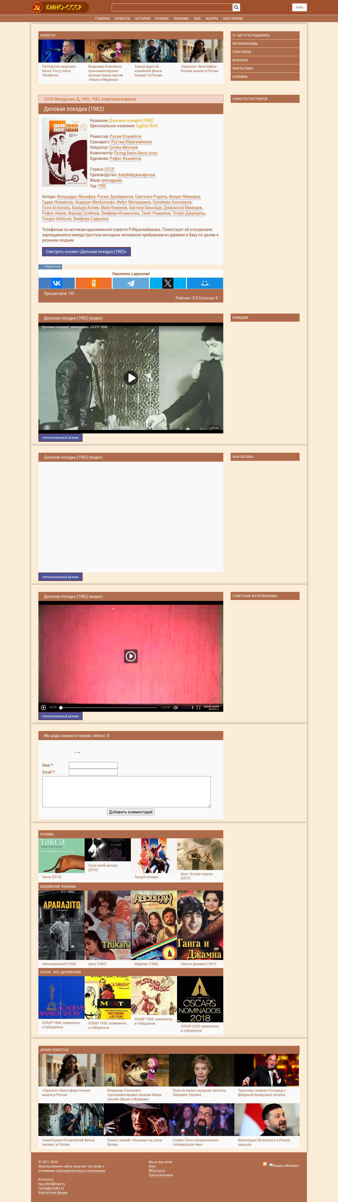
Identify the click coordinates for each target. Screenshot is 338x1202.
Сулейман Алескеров (172, 202)
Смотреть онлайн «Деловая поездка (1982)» (86, 251)
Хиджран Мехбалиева (95, 202)
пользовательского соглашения (80, 1170)
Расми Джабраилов (115, 196)
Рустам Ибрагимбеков (131, 141)
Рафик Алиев (54, 213)
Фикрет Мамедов (184, 196)
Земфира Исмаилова (120, 213)
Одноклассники (161, 1175)
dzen (152, 1166)
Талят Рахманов (156, 213)
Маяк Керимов (114, 207)
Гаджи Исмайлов (57, 202)
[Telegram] (131, 283)
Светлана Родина (151, 196)
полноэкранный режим (60, 437)
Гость (299, 7)
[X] (168, 283)
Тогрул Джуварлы (188, 213)
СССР (48, 99)
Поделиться (53, 266)
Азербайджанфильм (118, 99)
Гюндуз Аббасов (56, 218)
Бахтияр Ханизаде (145, 207)
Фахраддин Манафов (76, 196)
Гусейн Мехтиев (123, 147)
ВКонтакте (157, 1170)
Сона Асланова (56, 207)
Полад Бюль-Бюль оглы (136, 153)
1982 (85, 99)
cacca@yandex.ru (51, 1188)
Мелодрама (64, 99)
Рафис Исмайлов (125, 158)
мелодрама (112, 180)
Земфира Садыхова (91, 218)
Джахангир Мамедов (183, 207)
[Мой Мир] (205, 283)
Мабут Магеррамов (133, 202)
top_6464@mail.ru (51, 1184)
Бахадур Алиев (85, 207)
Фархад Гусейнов (83, 213)
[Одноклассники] (94, 283)
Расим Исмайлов (125, 136)
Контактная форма (53, 1192)
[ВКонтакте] (57, 283)
